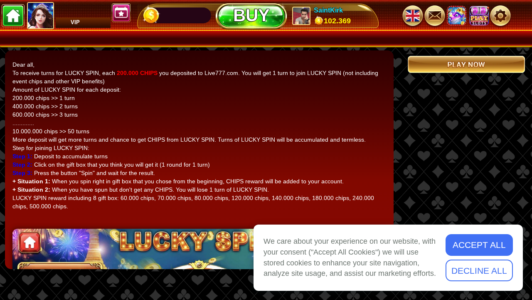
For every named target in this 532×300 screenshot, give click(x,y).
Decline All (479, 270)
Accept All (479, 245)
